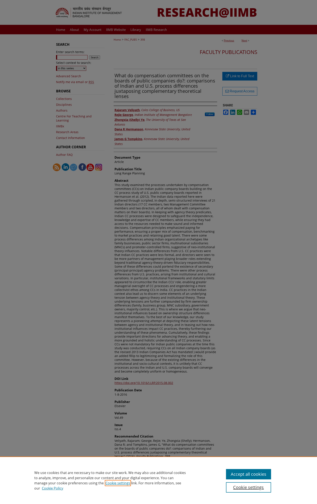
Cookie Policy (52, 488)
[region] (158, 480)
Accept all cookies (248, 474)
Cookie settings (117, 483)
